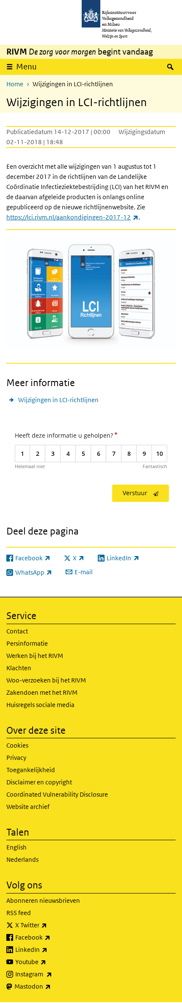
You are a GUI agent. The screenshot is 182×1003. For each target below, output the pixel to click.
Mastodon (51, 986)
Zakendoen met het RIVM (41, 692)
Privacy (16, 758)
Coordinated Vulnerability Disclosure (57, 794)
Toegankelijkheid (30, 770)
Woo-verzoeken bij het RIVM (46, 680)
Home (14, 84)
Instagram (52, 974)
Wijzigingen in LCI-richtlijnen (58, 400)
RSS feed (18, 913)
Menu (26, 66)
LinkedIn (50, 949)
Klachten (18, 668)
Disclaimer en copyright (39, 782)
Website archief (28, 807)
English (16, 847)
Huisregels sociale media (40, 705)
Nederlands (22, 859)
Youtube (49, 961)
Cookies (17, 745)
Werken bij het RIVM (34, 656)
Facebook (51, 937)
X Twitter (49, 925)
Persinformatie (27, 643)
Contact (17, 631)
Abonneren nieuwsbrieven (43, 900)
